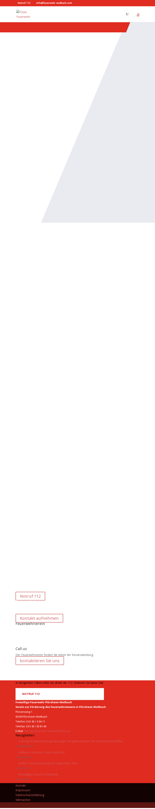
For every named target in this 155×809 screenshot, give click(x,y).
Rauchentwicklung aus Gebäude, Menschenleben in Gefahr (75, 457)
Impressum (23, 790)
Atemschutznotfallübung (46, 497)
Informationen (44, 343)
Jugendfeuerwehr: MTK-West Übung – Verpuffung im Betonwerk (76, 290)
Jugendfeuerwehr (45, 300)
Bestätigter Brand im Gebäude (38, 774)
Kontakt (21, 785)
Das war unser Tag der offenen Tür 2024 (65, 336)
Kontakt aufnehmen (39, 618)
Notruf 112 (30, 596)
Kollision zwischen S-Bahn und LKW (41, 752)
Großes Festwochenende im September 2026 (48, 763)
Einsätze (39, 419)
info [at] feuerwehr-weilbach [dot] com (47, 731)
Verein (59, 343)
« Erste (49, 536)
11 (89, 536)
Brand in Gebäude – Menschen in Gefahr (65, 411)
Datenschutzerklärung (30, 795)
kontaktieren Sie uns (40, 660)
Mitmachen (23, 800)
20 (110, 536)
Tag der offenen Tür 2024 (47, 373)
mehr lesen (23, 529)
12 (96, 536)
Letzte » (132, 536)
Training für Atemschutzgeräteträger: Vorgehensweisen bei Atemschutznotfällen (70, 741)
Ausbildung (42, 505)
